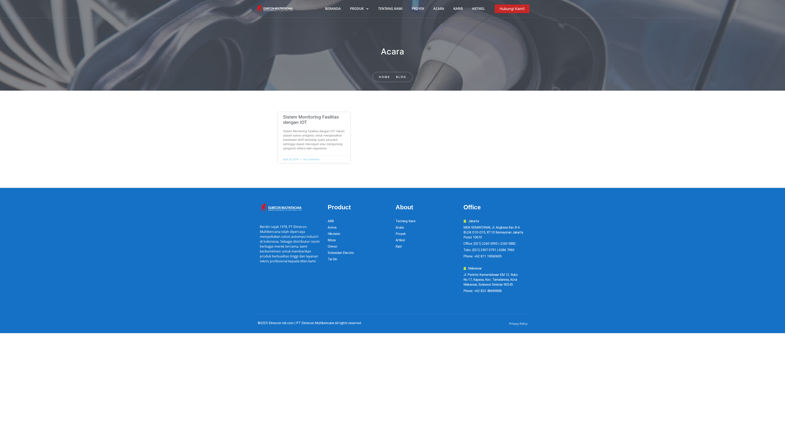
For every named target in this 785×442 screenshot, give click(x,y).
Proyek (418, 8)
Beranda (333, 8)
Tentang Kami (390, 8)
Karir (458, 8)
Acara (438, 8)
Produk (357, 8)
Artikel (478, 8)
